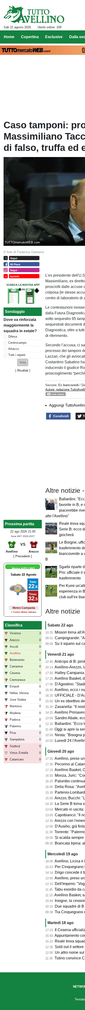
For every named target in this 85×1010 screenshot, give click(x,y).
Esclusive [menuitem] (54, 37)
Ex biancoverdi (68, 385)
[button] (22, 362)
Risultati (22, 370)
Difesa (12, 336)
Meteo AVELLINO (23, 568)
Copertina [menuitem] (30, 37)
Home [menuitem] (9, 37)
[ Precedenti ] (22, 556)
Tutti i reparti (17, 355)
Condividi (60, 416)
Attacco (13, 349)
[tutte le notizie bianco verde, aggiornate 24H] (34, 14)
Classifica (13, 625)
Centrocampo (17, 342)
